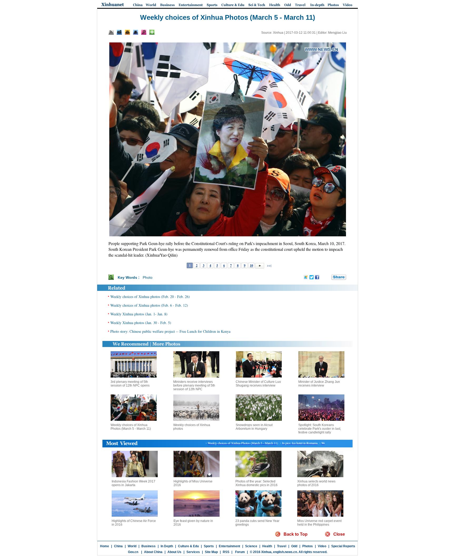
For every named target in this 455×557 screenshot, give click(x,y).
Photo (147, 277)
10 (251, 265)
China (118, 546)
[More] (152, 32)
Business (148, 546)
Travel (281, 546)
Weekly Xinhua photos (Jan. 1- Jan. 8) (138, 313)
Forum (239, 552)
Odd (294, 546)
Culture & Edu (188, 546)
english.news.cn (285, 552)
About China (153, 552)
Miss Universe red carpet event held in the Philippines (319, 522)
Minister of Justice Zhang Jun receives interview (319, 383)
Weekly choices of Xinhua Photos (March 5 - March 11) (131, 427)
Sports (209, 546)
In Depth (167, 546)
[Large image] (143, 32)
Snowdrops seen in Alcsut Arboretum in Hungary (254, 427)
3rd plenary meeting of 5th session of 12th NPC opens (130, 383)
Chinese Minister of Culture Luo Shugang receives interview (258, 383)
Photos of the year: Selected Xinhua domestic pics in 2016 (256, 483)
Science (251, 546)
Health (267, 546)
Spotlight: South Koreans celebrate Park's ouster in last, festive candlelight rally (319, 428)
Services (193, 552)
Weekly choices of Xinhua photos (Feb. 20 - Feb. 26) (150, 296)
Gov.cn (133, 552)
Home (104, 546)
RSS (226, 552)
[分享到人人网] (327, 277)
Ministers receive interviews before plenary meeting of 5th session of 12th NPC (194, 385)
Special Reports (343, 546)
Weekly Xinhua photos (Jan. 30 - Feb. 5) (140, 322)
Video (322, 546)
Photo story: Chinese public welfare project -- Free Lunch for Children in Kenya (170, 331)
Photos (307, 546)
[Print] (127, 32)
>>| (268, 265)
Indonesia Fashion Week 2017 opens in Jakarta (133, 483)
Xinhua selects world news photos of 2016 (316, 483)
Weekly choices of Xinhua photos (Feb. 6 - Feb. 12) (149, 305)
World (132, 546)
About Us (174, 552)
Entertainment (229, 546)
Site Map (211, 552)
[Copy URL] (135, 32)
